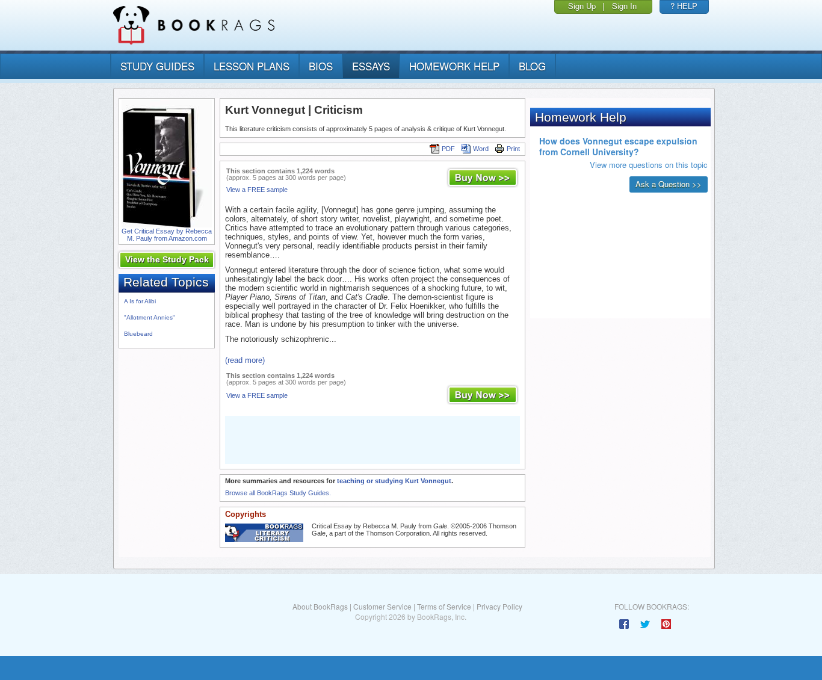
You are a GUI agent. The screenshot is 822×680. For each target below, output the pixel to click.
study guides (157, 65)
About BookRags (320, 606)
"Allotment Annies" (149, 317)
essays (371, 65)
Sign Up (582, 5)
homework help (454, 65)
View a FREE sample (257, 189)
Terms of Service (444, 606)
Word (481, 148)
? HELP (683, 5)
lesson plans (251, 65)
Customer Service (382, 606)
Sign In (624, 5)
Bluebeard (138, 333)
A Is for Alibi (140, 301)
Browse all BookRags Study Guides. (278, 492)
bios (321, 65)
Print (513, 148)
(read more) (245, 360)
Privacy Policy (499, 606)
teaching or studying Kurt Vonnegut (394, 480)
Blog (532, 65)
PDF (448, 148)
